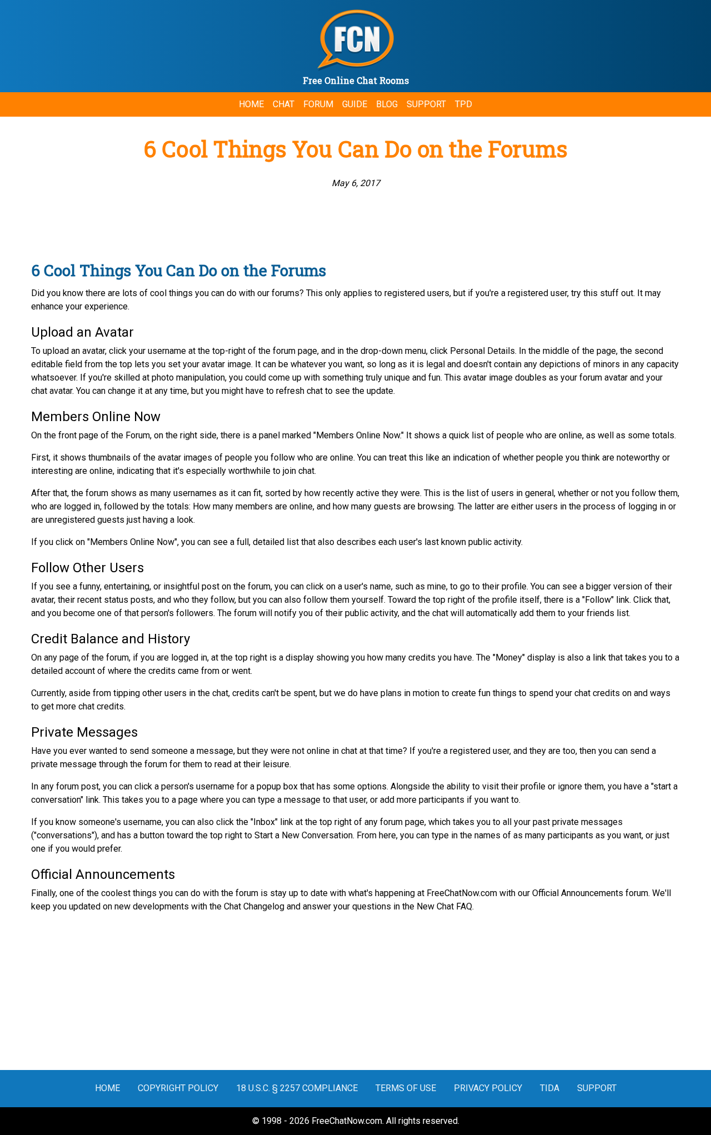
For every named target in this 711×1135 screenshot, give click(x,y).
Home (251, 104)
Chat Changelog (254, 906)
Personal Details (482, 351)
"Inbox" (264, 822)
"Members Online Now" (132, 542)
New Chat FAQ (444, 906)
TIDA (549, 1088)
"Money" (509, 657)
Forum (318, 104)
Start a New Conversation (303, 835)
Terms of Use (405, 1088)
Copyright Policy (178, 1088)
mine (436, 586)
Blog (387, 104)
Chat (283, 104)
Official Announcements (577, 893)
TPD (463, 104)
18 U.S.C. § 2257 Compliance (297, 1088)
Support (426, 104)
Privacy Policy (488, 1088)
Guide (354, 104)
